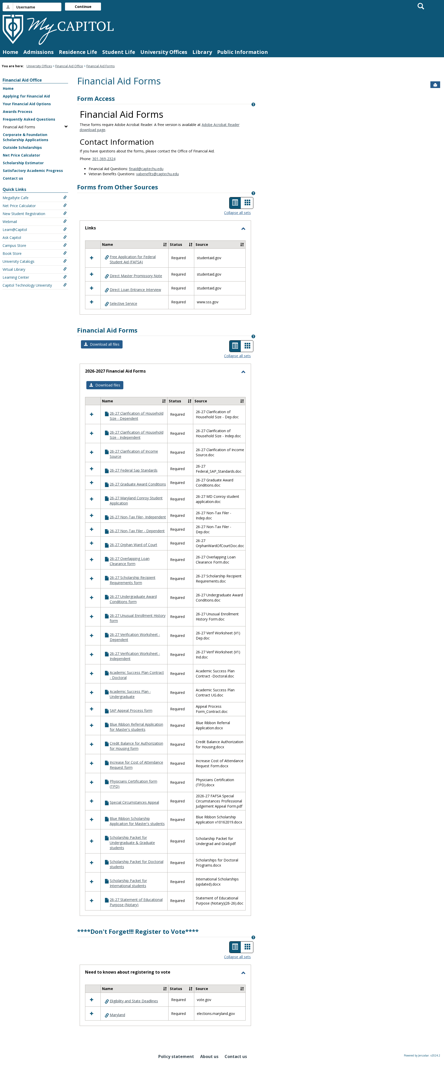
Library (202, 51)
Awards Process (17, 111)
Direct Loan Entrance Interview (135, 289)
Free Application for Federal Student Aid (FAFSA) (133, 259)
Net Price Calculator (21, 155)
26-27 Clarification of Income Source (134, 454)
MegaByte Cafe (16, 197)
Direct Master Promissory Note (136, 275)
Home (10, 51)
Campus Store (14, 245)
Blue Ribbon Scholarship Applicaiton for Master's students (137, 821)
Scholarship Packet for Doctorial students (136, 864)
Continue (83, 6)
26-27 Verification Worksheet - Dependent (135, 637)
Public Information (242, 51)
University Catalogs (18, 261)
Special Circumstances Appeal (134, 802)
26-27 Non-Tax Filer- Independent (138, 517)
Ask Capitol (12, 237)
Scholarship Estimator (23, 162)
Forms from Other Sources (117, 187)
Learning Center (16, 277)
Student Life (118, 51)
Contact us (13, 178)
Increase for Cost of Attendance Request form (136, 765)
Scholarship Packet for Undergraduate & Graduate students (132, 842)
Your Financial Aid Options (27, 103)
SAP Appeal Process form (131, 710)
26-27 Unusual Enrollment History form (137, 618)
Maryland (117, 1014)
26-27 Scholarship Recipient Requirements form (132, 580)
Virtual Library (14, 269)
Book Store (12, 253)
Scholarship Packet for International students (128, 883)
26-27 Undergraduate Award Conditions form (133, 599)
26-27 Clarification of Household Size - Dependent (136, 416)
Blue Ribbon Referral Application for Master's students (136, 727)
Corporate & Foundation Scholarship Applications (25, 137)
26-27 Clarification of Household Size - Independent (136, 435)
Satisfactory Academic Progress (33, 170)
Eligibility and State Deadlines (134, 1000)
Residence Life (78, 51)
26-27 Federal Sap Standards (134, 470)
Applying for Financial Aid (26, 96)
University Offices (163, 51)
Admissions (38, 51)
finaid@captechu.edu (146, 168)
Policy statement (176, 1056)
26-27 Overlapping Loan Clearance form (130, 561)
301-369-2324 (103, 158)
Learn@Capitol (15, 229)
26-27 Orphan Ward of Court (133, 544)
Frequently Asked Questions (29, 119)
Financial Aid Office (69, 66)
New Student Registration (24, 213)
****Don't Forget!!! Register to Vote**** (138, 931)
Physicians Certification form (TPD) (133, 784)
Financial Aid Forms (100, 66)
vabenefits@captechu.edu (157, 173)
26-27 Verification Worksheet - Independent (135, 656)
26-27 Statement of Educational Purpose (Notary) (136, 902)
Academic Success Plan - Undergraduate (130, 694)
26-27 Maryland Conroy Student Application (136, 501)
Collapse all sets (237, 212)
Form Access (96, 98)
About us (209, 1056)
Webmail (10, 221)
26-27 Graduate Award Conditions (138, 484)
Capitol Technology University (27, 285)
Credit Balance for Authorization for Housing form (136, 746)
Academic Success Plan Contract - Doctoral (137, 675)
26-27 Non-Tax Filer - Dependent (137, 530)
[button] (165, 244)
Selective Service (123, 303)
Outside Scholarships (22, 147)
